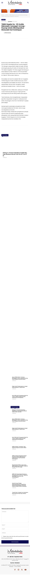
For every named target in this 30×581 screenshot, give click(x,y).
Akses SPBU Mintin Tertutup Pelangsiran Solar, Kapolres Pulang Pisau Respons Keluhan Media (20, 378)
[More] (20, 36)
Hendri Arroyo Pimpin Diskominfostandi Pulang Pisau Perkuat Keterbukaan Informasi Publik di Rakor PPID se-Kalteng (19, 485)
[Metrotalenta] (2, 33)
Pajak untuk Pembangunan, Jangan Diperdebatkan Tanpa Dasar (19, 387)
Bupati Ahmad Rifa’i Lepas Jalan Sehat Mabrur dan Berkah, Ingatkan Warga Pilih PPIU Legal (20, 466)
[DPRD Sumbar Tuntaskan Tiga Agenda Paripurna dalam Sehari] (6, 450)
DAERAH (6, 14)
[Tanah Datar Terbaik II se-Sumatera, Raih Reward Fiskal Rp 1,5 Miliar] (6, 496)
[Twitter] (10, 36)
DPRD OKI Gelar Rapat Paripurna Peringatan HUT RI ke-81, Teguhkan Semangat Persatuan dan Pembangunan (20, 475)
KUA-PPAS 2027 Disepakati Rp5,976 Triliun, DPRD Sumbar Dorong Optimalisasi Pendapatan (20, 396)
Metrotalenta (8, 32)
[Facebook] (7, 36)
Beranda (2, 14)
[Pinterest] (13, 36)
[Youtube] (25, 570)
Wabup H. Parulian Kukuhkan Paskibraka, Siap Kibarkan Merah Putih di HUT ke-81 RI (15, 154)
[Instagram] (18, 570)
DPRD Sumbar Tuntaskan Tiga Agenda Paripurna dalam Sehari (19, 447)
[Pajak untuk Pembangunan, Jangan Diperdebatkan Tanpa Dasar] (6, 390)
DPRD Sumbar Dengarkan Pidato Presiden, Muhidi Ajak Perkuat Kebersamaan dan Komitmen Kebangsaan (19, 457)
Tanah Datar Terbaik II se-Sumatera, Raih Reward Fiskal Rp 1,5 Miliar (20, 493)
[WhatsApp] (16, 36)
